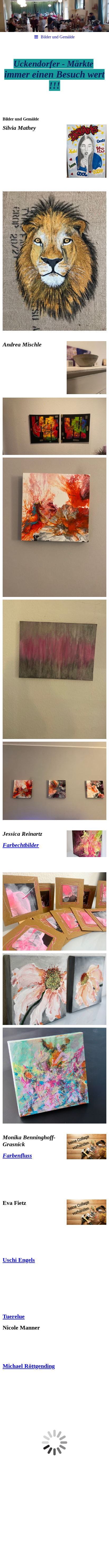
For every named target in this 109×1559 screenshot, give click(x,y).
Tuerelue (14, 1316)
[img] (54, 16)
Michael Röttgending (29, 1366)
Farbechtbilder (21, 845)
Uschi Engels (19, 1260)
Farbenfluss (17, 1155)
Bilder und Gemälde (58, 37)
